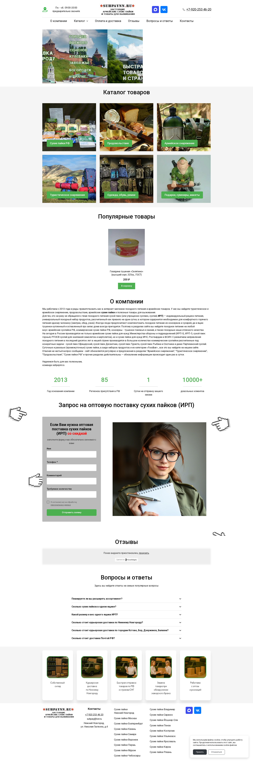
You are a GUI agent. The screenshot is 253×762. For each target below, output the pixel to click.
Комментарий (54, 475)
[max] (155, 9)
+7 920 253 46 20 (94, 714)
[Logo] (117, 9)
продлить (144, 553)
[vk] (163, 9)
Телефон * (52, 462)
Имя (49, 448)
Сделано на (120, 559)
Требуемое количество (59, 489)
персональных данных (61, 505)
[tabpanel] (126, 259)
